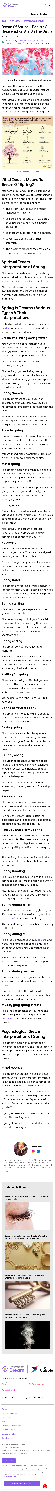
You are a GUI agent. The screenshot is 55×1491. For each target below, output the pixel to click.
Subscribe (9, 1460)
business (30, 281)
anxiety (42, 939)
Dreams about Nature (34, 21)
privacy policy (10, 1476)
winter (16, 918)
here (26, 1117)
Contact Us (7, 1438)
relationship (8, 347)
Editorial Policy (9, 1434)
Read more (9, 1171)
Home (4, 21)
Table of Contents (40, 14)
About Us (6, 1421)
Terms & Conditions (11, 1425)
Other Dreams (15, 21)
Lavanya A (36, 1146)
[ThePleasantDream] (11, 5)
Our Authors (8, 1417)
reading (6, 328)
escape (21, 717)
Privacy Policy (9, 1429)
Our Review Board (10, 1413)
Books (5, 1409)
